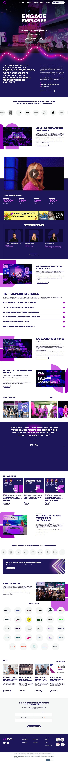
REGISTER (6, 503)
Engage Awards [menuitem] (24, 742)
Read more (6, 690)
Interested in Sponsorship (10, 597)
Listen (47, 503)
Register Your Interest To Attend (34, 38)
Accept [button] (48, 759)
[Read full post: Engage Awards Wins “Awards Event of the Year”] (57, 669)
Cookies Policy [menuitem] (35, 742)
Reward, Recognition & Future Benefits (19, 326)
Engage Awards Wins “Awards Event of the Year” (57, 679)
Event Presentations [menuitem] (48, 745)
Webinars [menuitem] (46, 739)
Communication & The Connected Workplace (21, 317)
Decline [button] (52, 759)
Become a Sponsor (34, 34)
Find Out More (10, 568)
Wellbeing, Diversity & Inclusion (16, 321)
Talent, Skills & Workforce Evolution (18, 307)
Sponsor (29, 2)
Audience (36, 2)
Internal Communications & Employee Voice (21, 312)
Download (7, 386)
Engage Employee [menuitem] (25, 739)
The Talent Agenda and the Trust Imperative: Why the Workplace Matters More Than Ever (26, 680)
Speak (41, 2)
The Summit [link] (21, 2)
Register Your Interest (58, 2)
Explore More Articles (60, 661)
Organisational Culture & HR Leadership (19, 302)
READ (26, 503)
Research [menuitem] (46, 742)
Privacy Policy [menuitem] (35, 739)
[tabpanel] (34, 241)
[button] (34, 174)
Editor (4, 676)
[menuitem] (25, 738)
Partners (48, 2)
